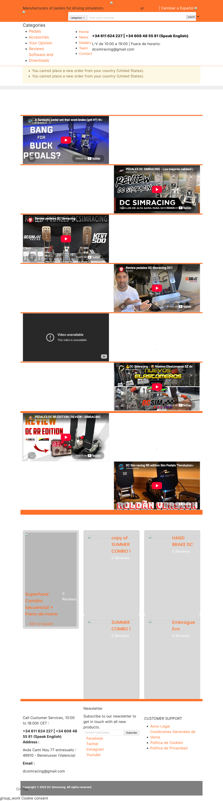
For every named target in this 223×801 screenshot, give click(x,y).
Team (83, 48)
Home (84, 32)
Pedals (35, 31)
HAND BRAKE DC (182, 541)
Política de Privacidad (169, 748)
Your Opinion (40, 43)
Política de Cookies (166, 742)
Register (131, 8)
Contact (85, 53)
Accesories (39, 37)
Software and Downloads (41, 57)
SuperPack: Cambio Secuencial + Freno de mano (41, 604)
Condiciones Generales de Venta (173, 734)
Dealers (85, 43)
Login (151, 8)
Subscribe (131, 732)
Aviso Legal (160, 726)
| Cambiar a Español (177, 8)
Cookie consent (24, 798)
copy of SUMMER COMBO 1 (121, 544)
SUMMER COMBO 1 (121, 625)
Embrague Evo (183, 625)
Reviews (36, 48)
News (83, 37)
